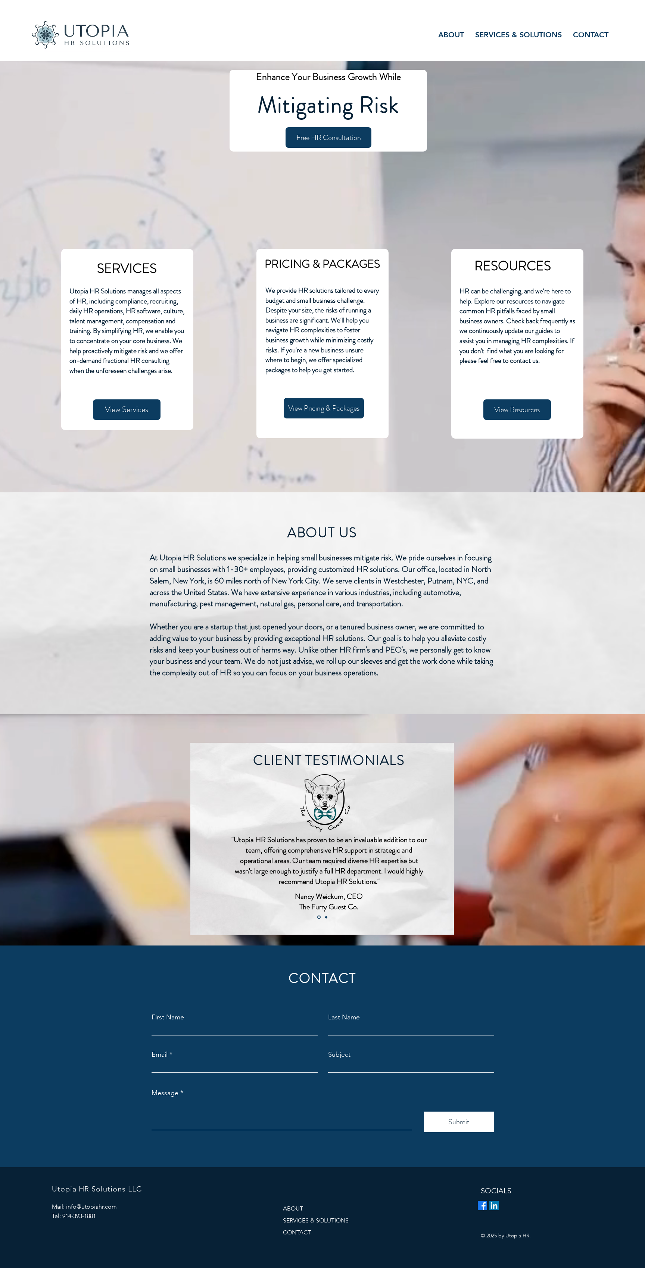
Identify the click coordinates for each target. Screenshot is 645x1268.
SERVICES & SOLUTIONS (316, 1220)
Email (160, 1054)
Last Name (344, 1017)
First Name (168, 1017)
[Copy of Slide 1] (325, 917)
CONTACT (297, 1232)
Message (165, 1093)
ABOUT (293, 1208)
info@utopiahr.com (91, 1206)
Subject (339, 1054)
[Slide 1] (318, 917)
